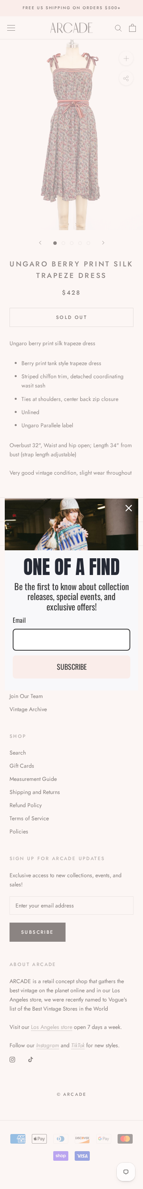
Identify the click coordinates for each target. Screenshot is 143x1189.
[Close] (128, 508)
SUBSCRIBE (72, 666)
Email (19, 620)
